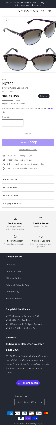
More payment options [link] (28, 149)
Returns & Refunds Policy (18, 285)
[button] (6, 11)
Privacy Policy (12, 291)
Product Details (10, 179)
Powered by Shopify (34, 424)
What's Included (11, 195)
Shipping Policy (13, 278)
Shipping (5, 104)
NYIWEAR (23, 424)
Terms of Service (14, 298)
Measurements (10, 187)
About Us (10, 264)
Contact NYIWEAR (14, 271)
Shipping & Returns (12, 203)
